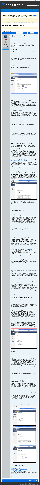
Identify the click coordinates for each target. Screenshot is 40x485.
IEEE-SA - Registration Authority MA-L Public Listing (18, 160)
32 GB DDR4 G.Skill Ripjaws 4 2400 (26, 467)
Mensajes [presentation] (3, 31)
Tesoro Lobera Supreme (14, 470)
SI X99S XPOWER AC (18, 467)
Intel (11, 467)
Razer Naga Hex (19, 470)
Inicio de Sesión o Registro (34, 0)
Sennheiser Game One (19, 471)
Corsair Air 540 (18, 469)
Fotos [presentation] (13, 31)
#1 (36, 35)
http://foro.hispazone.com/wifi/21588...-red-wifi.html (19, 39)
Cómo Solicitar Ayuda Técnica (20, 20)
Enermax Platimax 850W (24, 469)
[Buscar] (38, 5)
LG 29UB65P (19, 468)
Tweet (6, 49)
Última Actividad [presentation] (8, 31)
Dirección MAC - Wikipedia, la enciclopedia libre (26, 159)
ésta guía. (31, 249)
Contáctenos (30, 480)
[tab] (4, 31)
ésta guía (29, 353)
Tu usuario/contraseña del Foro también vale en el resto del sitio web (20, 22)
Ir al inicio (35, 480)
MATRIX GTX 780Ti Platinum (14, 468)
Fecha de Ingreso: (5, 45)
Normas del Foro (20, 21)
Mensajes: (5, 46)
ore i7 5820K (14, 467)
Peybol (20, 465)
